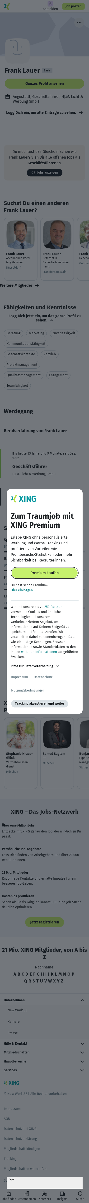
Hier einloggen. (22, 590)
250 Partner (53, 607)
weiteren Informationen (39, 652)
